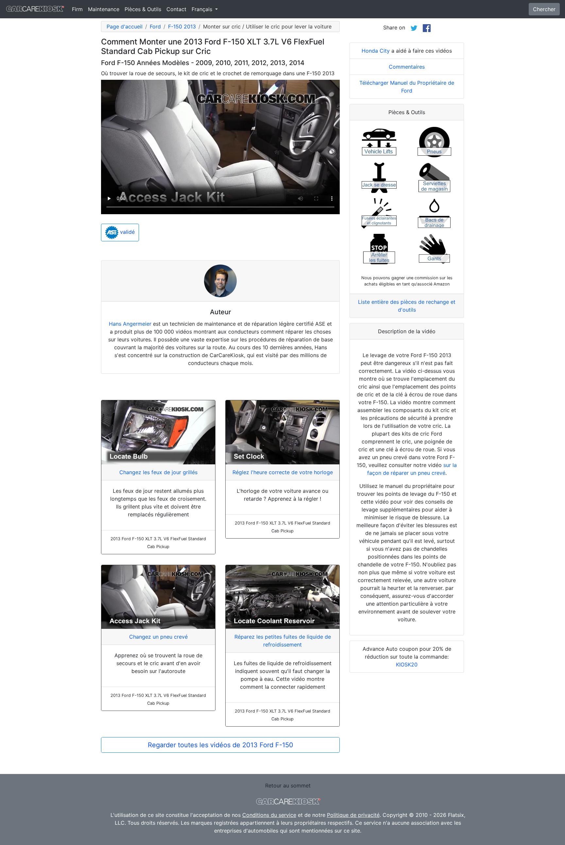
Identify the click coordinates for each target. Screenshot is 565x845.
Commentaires (407, 66)
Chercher (544, 9)
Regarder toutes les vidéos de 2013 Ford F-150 (220, 745)
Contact (176, 9)
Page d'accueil (125, 26)
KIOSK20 (407, 664)
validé (126, 232)
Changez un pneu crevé (158, 636)
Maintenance (103, 9)
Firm (77, 9)
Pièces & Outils (143, 9)
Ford (155, 26)
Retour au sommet (288, 785)
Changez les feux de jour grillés (158, 472)
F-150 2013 (182, 26)
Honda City (376, 50)
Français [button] (203, 9)
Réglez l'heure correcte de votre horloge (282, 472)
